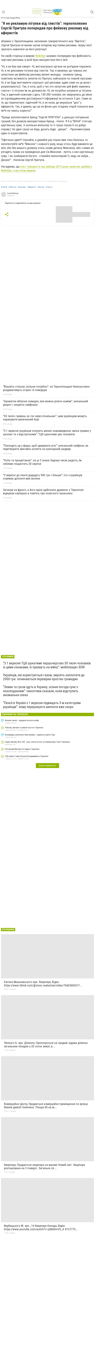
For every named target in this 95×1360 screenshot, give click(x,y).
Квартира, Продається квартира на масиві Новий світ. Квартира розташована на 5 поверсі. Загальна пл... (44, 1166)
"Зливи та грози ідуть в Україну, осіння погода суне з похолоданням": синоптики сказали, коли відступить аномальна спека (40, 691)
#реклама (22, 187)
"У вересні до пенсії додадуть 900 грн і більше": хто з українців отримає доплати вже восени (42, 476)
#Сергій (4, 187)
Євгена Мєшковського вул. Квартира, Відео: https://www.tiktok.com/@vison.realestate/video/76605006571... (43, 983)
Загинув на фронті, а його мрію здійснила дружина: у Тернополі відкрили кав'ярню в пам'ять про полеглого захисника (43, 491)
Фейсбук (40, 56)
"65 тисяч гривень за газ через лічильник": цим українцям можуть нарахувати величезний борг (45, 417)
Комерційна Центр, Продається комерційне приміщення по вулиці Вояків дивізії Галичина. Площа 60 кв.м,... (46, 1105)
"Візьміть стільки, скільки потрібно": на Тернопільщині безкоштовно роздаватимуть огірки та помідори (46, 388)
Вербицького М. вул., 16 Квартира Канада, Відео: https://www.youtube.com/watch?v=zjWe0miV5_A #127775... (41, 1227)
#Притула (12, 187)
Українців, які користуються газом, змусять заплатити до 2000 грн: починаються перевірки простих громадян (44, 677)
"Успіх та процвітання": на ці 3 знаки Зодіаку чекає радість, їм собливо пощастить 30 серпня (42, 462)
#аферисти (31, 187)
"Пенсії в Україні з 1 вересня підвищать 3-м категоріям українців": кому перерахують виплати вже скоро (42, 705)
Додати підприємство (47, 765)
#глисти (49, 187)
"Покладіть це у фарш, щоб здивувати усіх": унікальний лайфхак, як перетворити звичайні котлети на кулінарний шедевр (45, 447)
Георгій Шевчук (12, 193)
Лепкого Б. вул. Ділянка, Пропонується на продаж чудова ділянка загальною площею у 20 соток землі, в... (46, 1044)
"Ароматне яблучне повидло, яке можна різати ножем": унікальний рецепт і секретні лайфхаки (45, 403)
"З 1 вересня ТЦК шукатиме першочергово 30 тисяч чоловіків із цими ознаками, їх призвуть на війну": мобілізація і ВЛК (47, 665)
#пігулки (41, 187)
